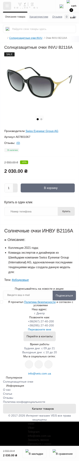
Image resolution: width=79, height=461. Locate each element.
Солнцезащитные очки (18, 381)
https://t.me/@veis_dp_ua (39, 364)
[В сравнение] (62, 453)
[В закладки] (34, 453)
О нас (7, 389)
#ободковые (20, 280)
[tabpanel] (39, 82)
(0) (18, 142)
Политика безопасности (40, 302)
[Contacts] (61, 6)
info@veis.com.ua (39, 373)
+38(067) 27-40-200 (41, 321)
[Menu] (7, 6)
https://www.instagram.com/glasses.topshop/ (29, 364)
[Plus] (15, 186)
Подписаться (64, 295)
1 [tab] (38, 119)
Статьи (7, 393)
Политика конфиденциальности (24, 401)
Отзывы (8, 397)
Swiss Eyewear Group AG (42, 131)
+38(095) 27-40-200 (41, 325)
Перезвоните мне (39, 329)
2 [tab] (41, 119)
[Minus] (15, 190)
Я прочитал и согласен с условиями (40, 303)
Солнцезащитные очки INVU (25, 38)
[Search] (7, 29)
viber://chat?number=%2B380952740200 (48, 364)
